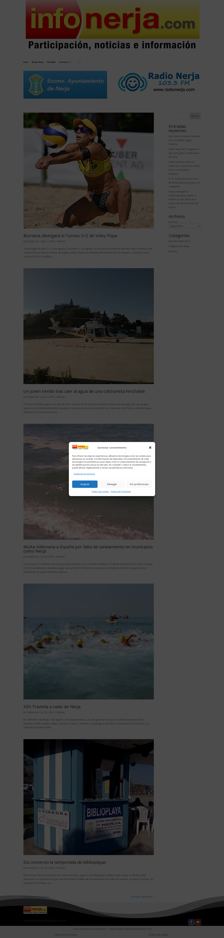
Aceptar (85, 484)
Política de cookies (100, 491)
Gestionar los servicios (84, 473)
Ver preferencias (139, 484)
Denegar (112, 484)
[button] (150, 447)
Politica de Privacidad (121, 491)
